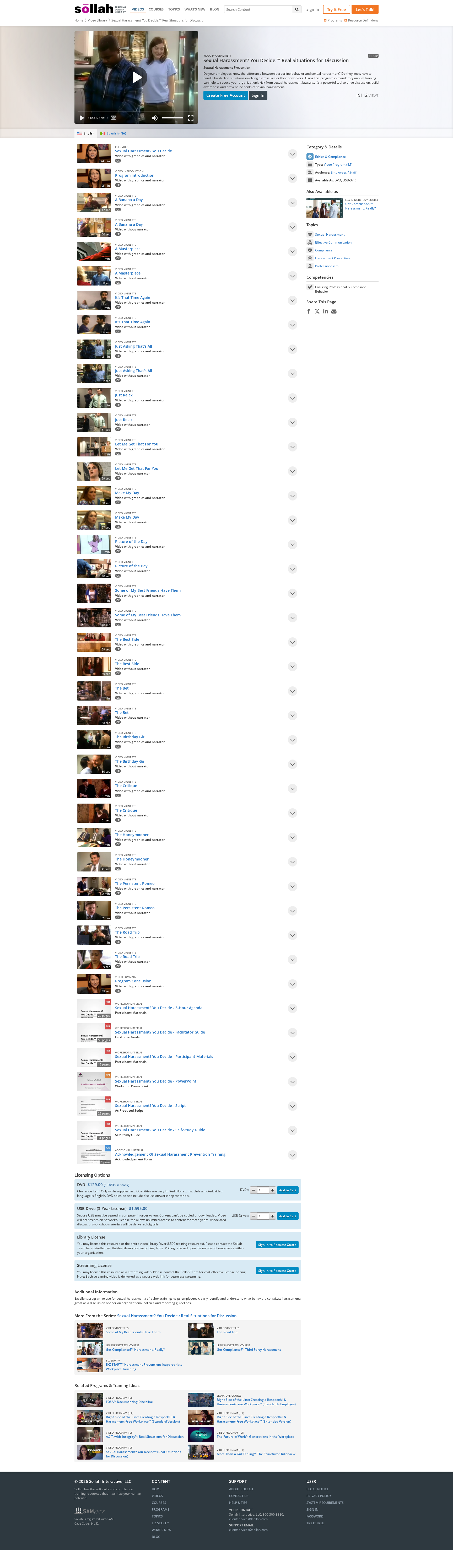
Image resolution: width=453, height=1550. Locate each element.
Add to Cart (287, 1190)
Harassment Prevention (332, 258)
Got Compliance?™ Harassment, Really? (360, 206)
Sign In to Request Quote (277, 1244)
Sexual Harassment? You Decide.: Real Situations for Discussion (177, 1315)
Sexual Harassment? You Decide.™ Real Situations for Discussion (158, 20)
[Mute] (155, 119)
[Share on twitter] (317, 311)
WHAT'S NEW (195, 9)
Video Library (97, 20)
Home (78, 20)
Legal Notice (317, 1489)
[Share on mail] (333, 311)
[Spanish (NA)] (112, 133)
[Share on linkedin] (325, 311)
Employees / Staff (343, 172)
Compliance (323, 250)
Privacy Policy (318, 1496)
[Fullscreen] (192, 119)
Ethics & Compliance (330, 156)
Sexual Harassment (330, 234)
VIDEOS (138, 9)
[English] (85, 133)
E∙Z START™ (160, 1523)
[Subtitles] (113, 119)
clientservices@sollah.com (248, 1519)
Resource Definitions (363, 20)
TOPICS (174, 9)
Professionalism (326, 266)
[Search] (296, 9)
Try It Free (336, 9)
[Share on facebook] (308, 311)
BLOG (214, 9)
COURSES (156, 9)
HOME (156, 1489)
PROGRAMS (160, 1509)
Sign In (258, 95)
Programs (335, 20)
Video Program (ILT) (338, 164)
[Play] (80, 119)
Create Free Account (225, 95)
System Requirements (325, 1502)
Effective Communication (333, 242)
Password (314, 1516)
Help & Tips (238, 1502)
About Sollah (241, 1489)
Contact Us (239, 1496)
